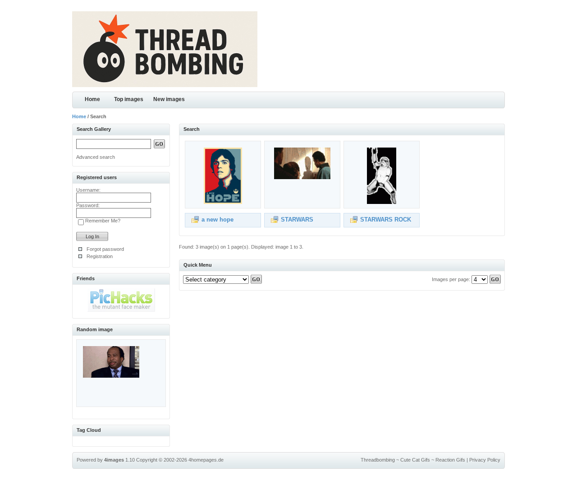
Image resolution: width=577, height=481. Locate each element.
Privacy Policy (484, 459)
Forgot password (105, 249)
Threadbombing (378, 459)
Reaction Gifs (450, 459)
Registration (100, 256)
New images (169, 99)
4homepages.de (206, 459)
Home (92, 99)
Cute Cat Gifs (415, 459)
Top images (128, 99)
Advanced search (95, 157)
